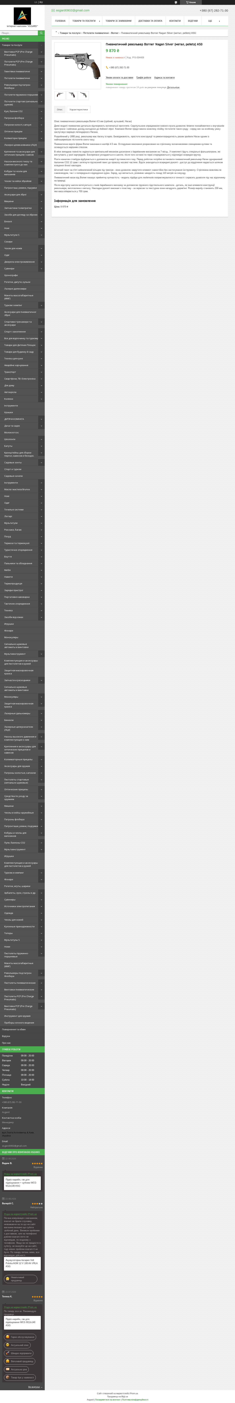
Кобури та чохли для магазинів (15, 173)
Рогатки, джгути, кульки (17, 281)
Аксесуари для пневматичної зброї (20, 313)
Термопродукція (13, 583)
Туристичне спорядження (18, 549)
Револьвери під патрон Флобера (17, 86)
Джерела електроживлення (19, 261)
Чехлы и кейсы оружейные (19, 812)
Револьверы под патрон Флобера (17, 974)
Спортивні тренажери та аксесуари (18, 323)
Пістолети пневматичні (17, 78)
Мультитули (11, 523)
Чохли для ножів (13, 248)
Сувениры (9, 899)
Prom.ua (134, 1393)
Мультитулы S (12, 939)
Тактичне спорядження (17, 603)
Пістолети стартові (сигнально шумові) (21, 103)
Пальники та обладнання (18, 563)
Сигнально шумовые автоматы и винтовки (16, 645)
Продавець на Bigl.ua (117, 1396)
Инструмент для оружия (17, 1015)
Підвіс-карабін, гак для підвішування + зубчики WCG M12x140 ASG (21, 1182)
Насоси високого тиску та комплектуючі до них (18, 163)
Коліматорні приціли (15, 138)
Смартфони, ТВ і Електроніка (19, 378)
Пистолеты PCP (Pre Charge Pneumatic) (19, 998)
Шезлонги (9, 439)
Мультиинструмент (15, 653)
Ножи (7, 946)
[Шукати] (41, 33)
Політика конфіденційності (135, 1400)
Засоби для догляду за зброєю (21, 214)
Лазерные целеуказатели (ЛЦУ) (18, 728)
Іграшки (8, 412)
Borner (115, 33)
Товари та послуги (12, 45)
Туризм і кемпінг (13, 305)
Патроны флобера (14, 819)
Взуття (8, 556)
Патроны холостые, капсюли (20, 772)
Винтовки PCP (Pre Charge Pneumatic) (18, 53)
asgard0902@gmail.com (14, 1145)
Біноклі (8, 221)
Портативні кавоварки (17, 596)
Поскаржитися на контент (107, 1400)
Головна (60, 20)
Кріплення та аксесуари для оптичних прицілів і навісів (19, 153)
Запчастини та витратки (18, 207)
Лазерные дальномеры (17, 713)
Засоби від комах (13, 617)
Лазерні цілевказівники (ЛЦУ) (20, 144)
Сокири (8, 241)
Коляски (8, 398)
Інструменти (11, 405)
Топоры (8, 933)
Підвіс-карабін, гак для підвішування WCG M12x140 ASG (20, 1322)
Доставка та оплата (150, 20)
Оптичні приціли (13, 131)
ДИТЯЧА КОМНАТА (14, 419)
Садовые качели (13, 475)
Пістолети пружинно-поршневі (21, 94)
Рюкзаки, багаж (13, 529)
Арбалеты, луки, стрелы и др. (20, 892)
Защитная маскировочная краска (18, 672)
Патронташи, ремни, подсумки (21, 826)
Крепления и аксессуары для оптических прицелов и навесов (20, 749)
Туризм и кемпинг (14, 872)
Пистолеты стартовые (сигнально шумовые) (16, 781)
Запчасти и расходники (17, 680)
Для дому (9, 385)
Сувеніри (9, 268)
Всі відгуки (34, 1386)
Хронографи (11, 275)
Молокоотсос (11, 432)
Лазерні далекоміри (15, 288)
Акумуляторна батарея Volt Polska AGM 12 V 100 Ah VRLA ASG (22, 1263)
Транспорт (10, 371)
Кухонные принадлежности (19, 926)
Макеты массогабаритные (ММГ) (18, 297)
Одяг (6, 255)
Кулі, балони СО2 (13, 111)
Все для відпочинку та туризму (21, 338)
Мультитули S (11, 234)
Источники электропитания (19, 906)
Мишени (9, 201)
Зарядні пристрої (13, 590)
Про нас (6, 1042)
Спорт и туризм (12, 469)
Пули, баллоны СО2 (14, 842)
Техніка (8, 610)
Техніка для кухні (13, 358)
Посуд (7, 536)
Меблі (7, 570)
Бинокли (9, 720)
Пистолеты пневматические (20, 982)
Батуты (8, 445)
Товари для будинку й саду (19, 351)
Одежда (8, 913)
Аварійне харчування (16, 365)
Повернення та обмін (14, 1029)
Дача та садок (12, 425)
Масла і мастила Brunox (17, 489)
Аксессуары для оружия (17, 766)
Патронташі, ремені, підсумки (20, 187)
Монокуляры (11, 637)
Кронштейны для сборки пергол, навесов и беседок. (19, 454)
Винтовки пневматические (19, 989)
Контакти (175, 20)
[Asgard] (22, 16)
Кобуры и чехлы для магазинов (15, 834)
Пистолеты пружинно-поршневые (16, 955)
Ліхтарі (8, 516)
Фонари (8, 630)
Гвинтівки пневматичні (17, 71)
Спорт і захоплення (15, 331)
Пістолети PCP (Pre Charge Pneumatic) (18, 63)
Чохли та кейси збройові (17, 181)
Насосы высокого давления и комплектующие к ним (20, 738)
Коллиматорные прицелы (18, 759)
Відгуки (6, 1036)
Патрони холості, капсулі (17, 124)
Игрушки (9, 623)
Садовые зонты (13, 462)
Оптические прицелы (16, 789)
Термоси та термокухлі (16, 543)
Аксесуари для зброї (15, 194)
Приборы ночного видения (19, 1022)
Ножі (6, 228)
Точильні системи (14, 509)
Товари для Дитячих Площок (20, 345)
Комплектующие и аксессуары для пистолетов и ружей (21, 662)
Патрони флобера (14, 117)
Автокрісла (10, 392)
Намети (8, 576)
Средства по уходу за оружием (16, 798)
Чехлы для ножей (13, 919)
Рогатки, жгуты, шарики (17, 886)
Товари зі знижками (118, 20)
